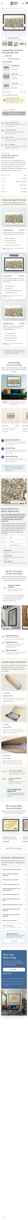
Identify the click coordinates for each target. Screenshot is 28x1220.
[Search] (23, 3)
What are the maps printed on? (11, 894)
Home (3, 8)
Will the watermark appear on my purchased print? (11, 889)
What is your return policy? (10, 920)
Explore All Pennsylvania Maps (14, 848)
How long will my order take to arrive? (13, 904)
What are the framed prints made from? (11, 899)
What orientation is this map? (10, 879)
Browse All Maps (7, 973)
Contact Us (14, 940)
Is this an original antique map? (11, 884)
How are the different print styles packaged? (11, 909)
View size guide (23, 91)
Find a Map (14, 969)
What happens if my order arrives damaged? (11, 915)
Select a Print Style (14, 113)
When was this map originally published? (10, 874)
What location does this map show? (12, 869)
